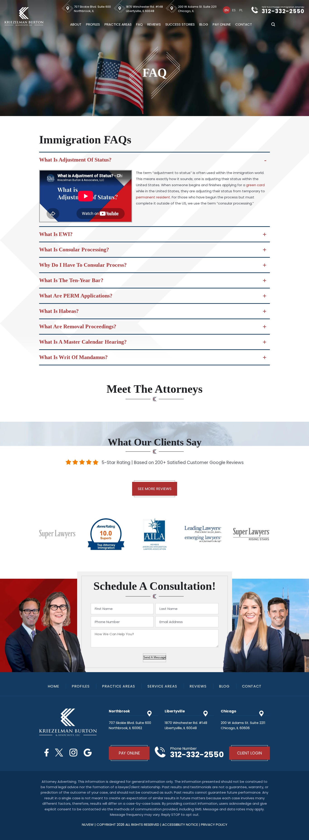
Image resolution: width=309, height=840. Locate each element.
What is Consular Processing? (74, 249)
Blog (203, 24)
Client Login (249, 753)
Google (88, 753)
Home (53, 686)
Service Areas (162, 686)
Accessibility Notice (180, 824)
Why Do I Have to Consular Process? (83, 265)
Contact (243, 24)
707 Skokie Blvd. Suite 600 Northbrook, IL (92, 9)
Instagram (73, 753)
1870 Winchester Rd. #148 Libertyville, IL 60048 (144, 9)
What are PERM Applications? (75, 296)
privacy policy (214, 824)
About (75, 24)
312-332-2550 (283, 11)
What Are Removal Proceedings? (77, 326)
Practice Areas (118, 24)
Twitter (59, 753)
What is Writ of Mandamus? (73, 357)
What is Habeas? (59, 311)
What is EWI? (56, 234)
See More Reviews (154, 488)
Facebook (46, 753)
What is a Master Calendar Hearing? (83, 342)
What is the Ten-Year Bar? (71, 280)
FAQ (139, 24)
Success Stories (180, 24)
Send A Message (154, 657)
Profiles (93, 24)
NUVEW (88, 824)
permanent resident (153, 197)
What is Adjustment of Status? (75, 160)
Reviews (154, 24)
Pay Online (222, 24)
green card (255, 185)
